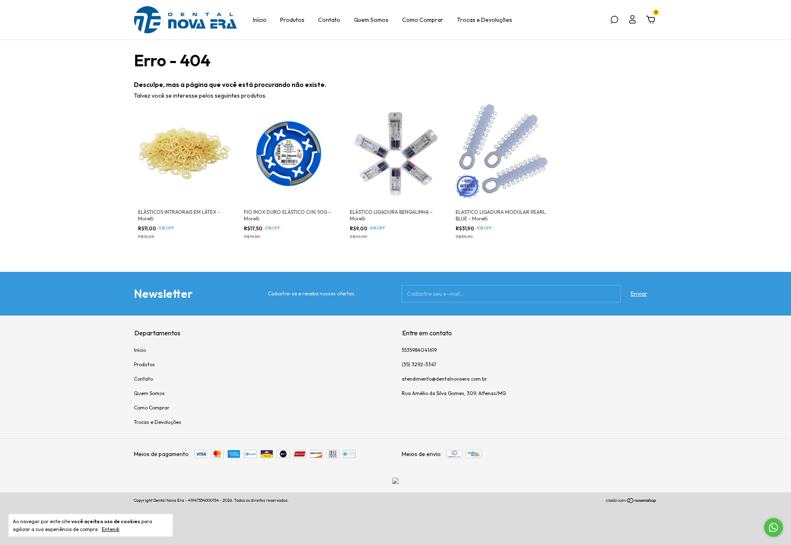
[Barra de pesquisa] (614, 21)
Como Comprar (422, 19)
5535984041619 (419, 350)
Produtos (292, 19)
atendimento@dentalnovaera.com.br (444, 379)
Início (260, 19)
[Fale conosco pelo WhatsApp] (773, 527)
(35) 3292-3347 (419, 364)
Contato (329, 19)
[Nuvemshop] (631, 501)
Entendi (110, 529)
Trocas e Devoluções (484, 19)
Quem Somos (371, 19)
